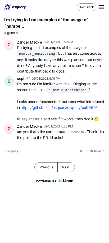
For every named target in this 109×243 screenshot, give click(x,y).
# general (11, 33)
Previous (46, 167)
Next (66, 167)
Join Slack (86, 7)
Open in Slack (92, 150)
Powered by (46, 180)
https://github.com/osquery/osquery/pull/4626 (59, 107)
